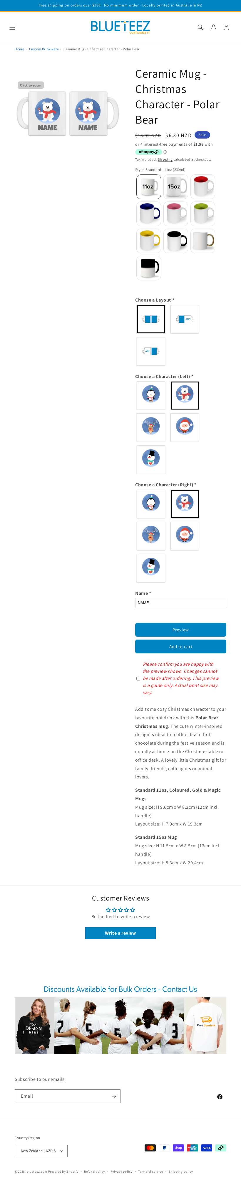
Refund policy (94, 1171)
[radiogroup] (180, 335)
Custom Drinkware (44, 49)
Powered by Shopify (63, 1171)
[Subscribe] (113, 1096)
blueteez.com (37, 1171)
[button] (12, 27)
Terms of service (150, 1171)
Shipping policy (181, 1171)
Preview (181, 630)
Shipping (165, 159)
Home (19, 49)
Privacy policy (122, 1171)
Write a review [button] (120, 933)
